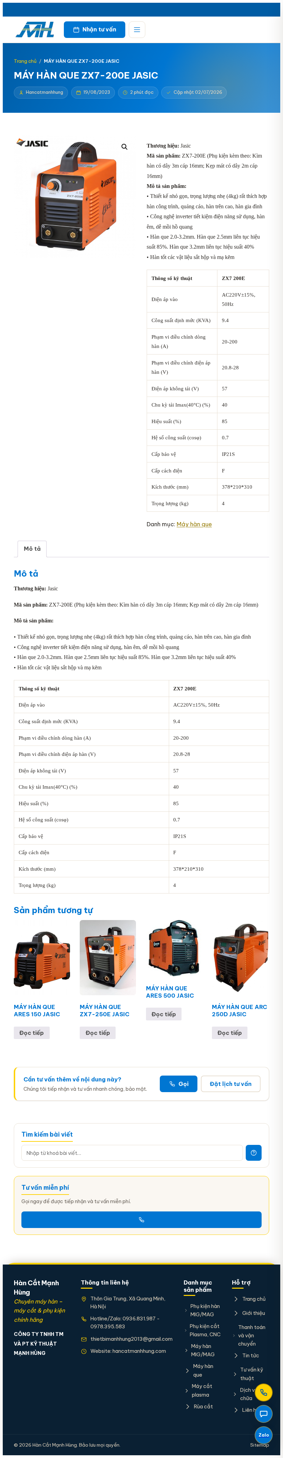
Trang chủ (25, 61)
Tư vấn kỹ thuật (251, 1373)
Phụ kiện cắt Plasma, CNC (205, 1330)
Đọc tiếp (31, 1032)
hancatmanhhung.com (139, 1351)
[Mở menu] (137, 29)
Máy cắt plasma (202, 1390)
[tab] (32, 549)
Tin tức (250, 1355)
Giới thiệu (253, 1313)
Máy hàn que (194, 524)
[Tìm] (254, 1153)
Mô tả (32, 548)
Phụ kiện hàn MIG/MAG (205, 1310)
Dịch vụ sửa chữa (253, 1394)
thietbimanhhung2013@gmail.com (131, 1339)
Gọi (183, 1083)
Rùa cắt (203, 1406)
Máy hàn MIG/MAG (203, 1350)
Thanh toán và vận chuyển (251, 1335)
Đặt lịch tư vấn (231, 1083)
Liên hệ (250, 1410)
